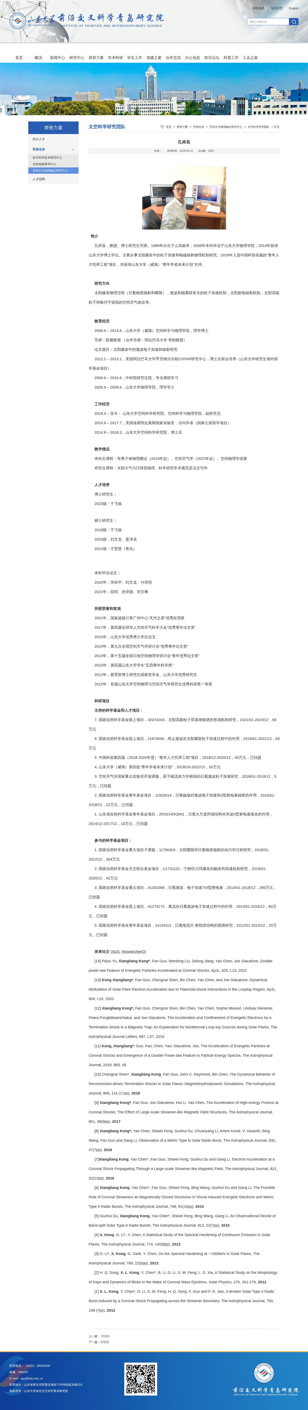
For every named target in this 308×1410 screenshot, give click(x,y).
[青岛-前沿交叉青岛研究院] (86, 28)
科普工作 (231, 58)
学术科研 (115, 58)
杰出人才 (38, 139)
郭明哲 (104, 1342)
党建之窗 (154, 58)
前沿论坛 (211, 58)
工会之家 (250, 58)
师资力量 (96, 58)
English (294, 8)
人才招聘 (38, 179)
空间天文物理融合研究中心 (50, 170)
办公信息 (192, 58)
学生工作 (134, 58)
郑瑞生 (105, 1336)
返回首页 (277, 8)
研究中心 (76, 58)
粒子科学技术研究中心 (47, 157)
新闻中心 (57, 58)
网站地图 (259, 8)
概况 (38, 58)
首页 (19, 58)
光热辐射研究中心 (44, 164)
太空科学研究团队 (258, 126)
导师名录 (38, 149)
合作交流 (173, 58)
